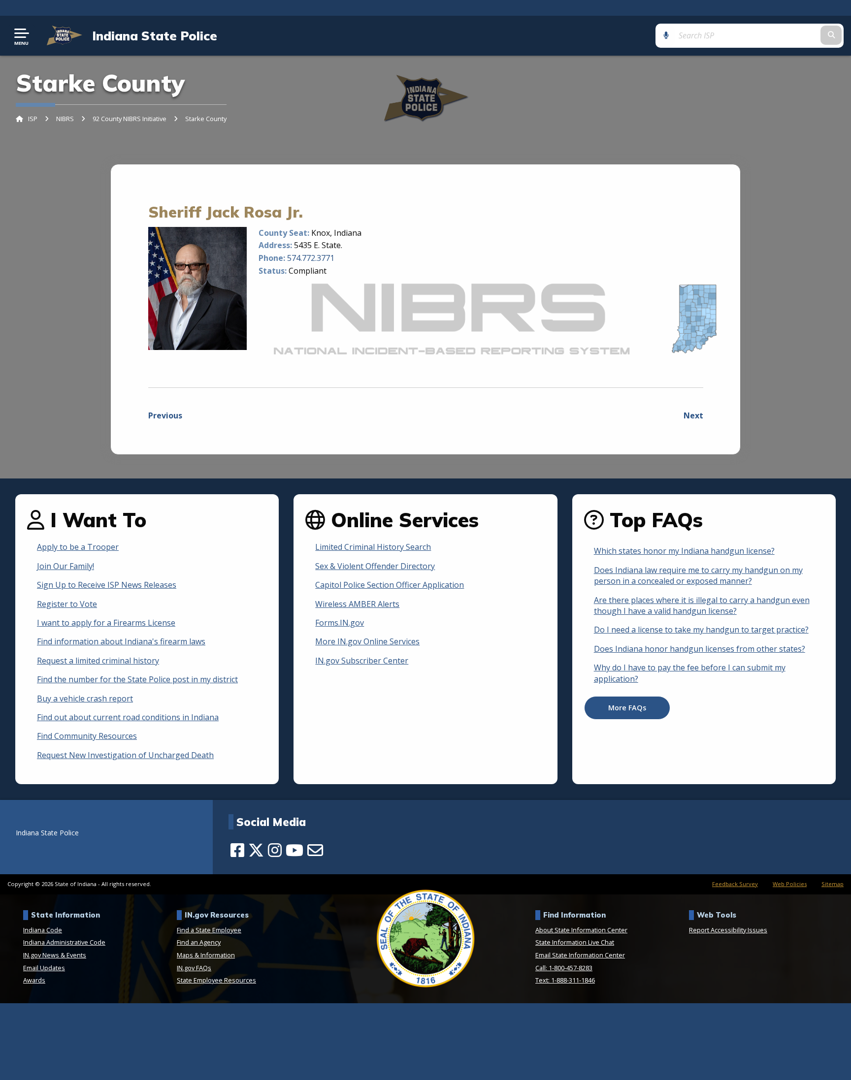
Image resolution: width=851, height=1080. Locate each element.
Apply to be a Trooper (78, 546)
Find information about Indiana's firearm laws (121, 641)
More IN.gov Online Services (367, 641)
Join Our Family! (65, 566)
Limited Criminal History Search (373, 546)
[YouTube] (294, 850)
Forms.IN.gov (339, 622)
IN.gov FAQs (194, 968)
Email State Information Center (580, 955)
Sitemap (832, 884)
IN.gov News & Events (54, 955)
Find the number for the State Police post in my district (137, 679)
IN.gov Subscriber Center (361, 660)
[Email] (315, 850)
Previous (165, 415)
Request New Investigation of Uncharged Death (125, 755)
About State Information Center (581, 930)
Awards (34, 980)
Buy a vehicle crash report (85, 698)
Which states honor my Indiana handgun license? (684, 550)
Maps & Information (206, 955)
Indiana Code (42, 930)
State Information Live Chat (574, 942)
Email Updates (44, 968)
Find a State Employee (209, 930)
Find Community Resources (87, 736)
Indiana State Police (154, 35)
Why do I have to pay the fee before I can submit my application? (690, 673)
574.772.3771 (310, 258)
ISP (32, 118)
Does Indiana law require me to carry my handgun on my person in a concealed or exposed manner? (698, 575)
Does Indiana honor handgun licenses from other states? (699, 648)
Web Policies (790, 884)
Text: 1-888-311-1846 (565, 980)
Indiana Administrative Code (64, 942)
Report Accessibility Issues (728, 930)
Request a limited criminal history (98, 660)
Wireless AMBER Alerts (357, 604)
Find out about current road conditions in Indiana (128, 717)
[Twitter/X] (256, 850)
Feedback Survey (735, 884)
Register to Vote (67, 604)
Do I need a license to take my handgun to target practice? (701, 629)
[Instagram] (275, 850)
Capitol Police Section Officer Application (389, 584)
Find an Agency (199, 942)
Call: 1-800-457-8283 (563, 968)
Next (693, 415)
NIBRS (65, 118)
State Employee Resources (216, 980)
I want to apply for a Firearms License (106, 622)
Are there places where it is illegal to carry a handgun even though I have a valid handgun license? (702, 605)
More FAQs (627, 707)
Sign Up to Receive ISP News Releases (106, 584)
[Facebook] (237, 850)
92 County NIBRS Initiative (129, 118)
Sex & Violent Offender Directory (375, 566)
